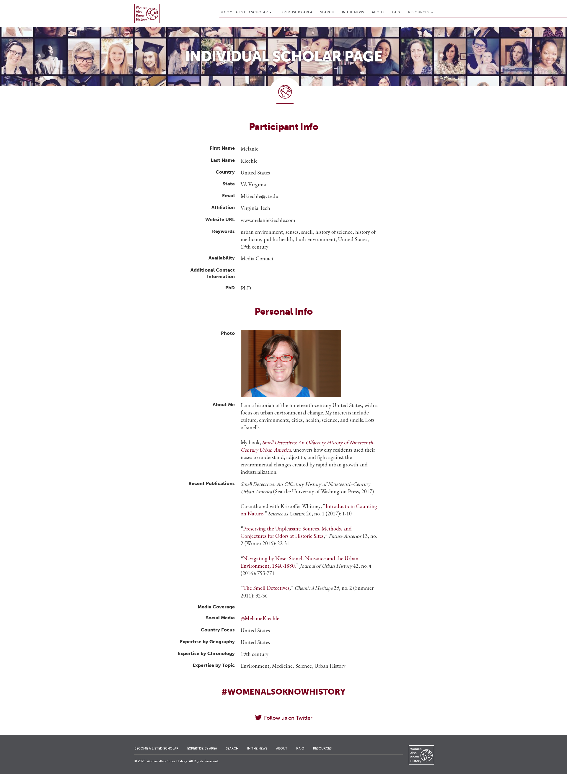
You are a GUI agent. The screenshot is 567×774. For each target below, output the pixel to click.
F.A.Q (396, 12)
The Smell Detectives (266, 587)
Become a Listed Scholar (244, 12)
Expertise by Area (295, 12)
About (378, 12)
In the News (353, 12)
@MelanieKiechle (260, 618)
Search (327, 12)
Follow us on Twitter (288, 718)
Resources (419, 12)
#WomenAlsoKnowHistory (283, 692)
